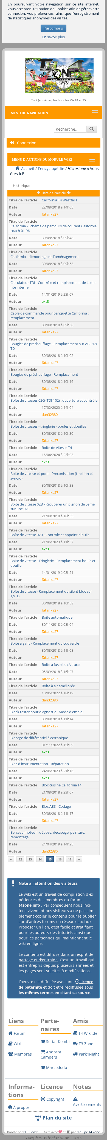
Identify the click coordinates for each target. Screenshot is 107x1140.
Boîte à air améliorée (58, 686)
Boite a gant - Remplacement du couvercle (44, 643)
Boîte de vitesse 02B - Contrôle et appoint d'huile (49, 535)
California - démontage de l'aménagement (44, 256)
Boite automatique (57, 617)
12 (20, 859)
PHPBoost (30, 1132)
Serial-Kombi (57, 1041)
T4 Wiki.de (87, 1033)
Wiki (17, 1043)
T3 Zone (85, 1043)
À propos (21, 1107)
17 (69, 859)
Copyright (54, 1099)
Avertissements (87, 1104)
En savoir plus (53, 37)
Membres (22, 1054)
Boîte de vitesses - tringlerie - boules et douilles (48, 426)
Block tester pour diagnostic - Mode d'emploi (46, 712)
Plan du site (56, 1117)
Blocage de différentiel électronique (39, 738)
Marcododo (56, 1067)
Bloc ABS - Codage (56, 806)
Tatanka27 (50, 214)
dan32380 (50, 414)
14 (40, 859)
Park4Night (88, 1054)
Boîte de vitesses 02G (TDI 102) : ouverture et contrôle (53, 400)
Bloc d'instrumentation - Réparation (39, 764)
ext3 (45, 301)
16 (59, 859)
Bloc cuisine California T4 (61, 785)
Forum (19, 1033)
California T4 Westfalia (59, 200)
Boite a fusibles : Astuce (61, 664)
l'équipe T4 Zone (88, 1132)
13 (30, 859)
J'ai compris (53, 28)
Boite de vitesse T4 (57, 447)
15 (50, 859)
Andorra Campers (51, 1054)
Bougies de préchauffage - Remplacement (44, 374)
